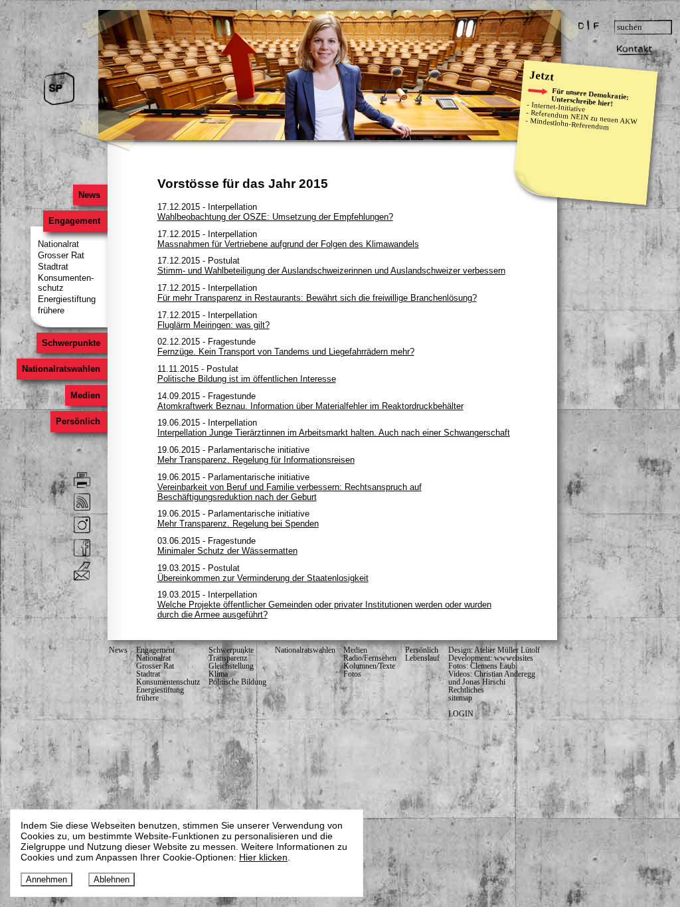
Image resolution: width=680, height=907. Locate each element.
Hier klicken (263, 857)
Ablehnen (111, 879)
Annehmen (46, 879)
